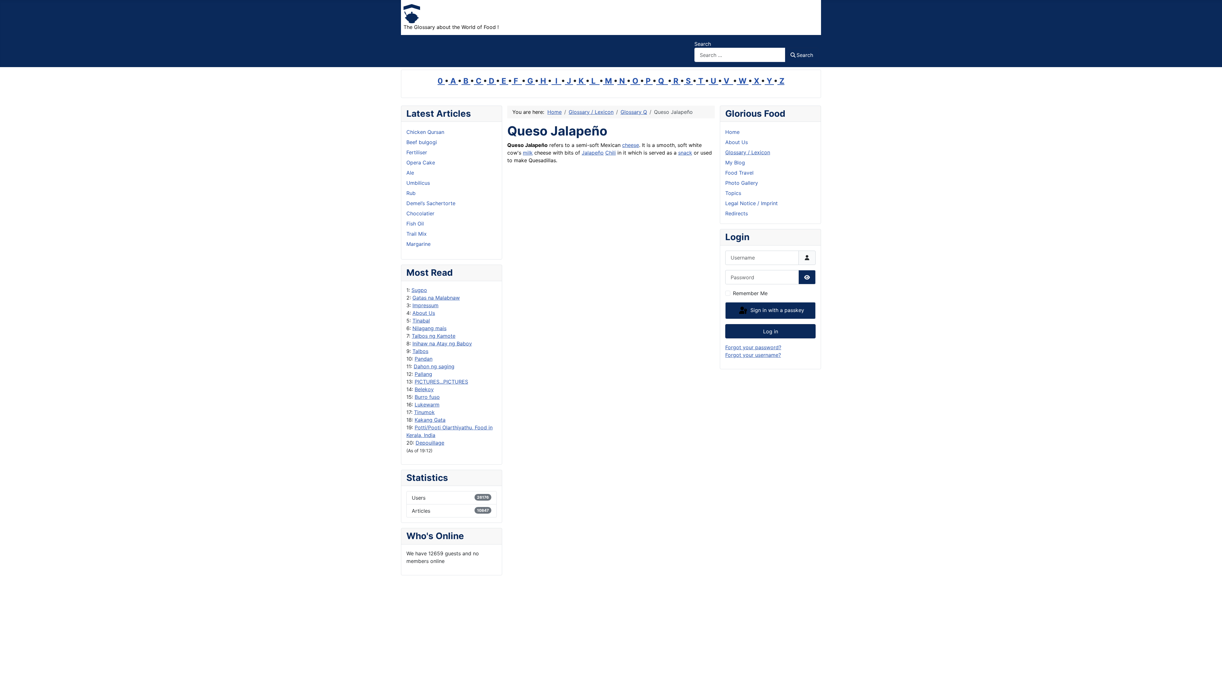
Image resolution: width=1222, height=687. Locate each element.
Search (702, 44)
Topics (733, 193)
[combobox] (739, 55)
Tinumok (424, 412)
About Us (423, 313)
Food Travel (739, 173)
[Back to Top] (1211, 675)
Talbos (420, 351)
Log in (770, 331)
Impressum (425, 305)
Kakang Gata (430, 420)
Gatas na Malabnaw (436, 298)
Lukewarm (427, 404)
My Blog (735, 162)
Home (732, 132)
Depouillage (430, 443)
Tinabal (421, 320)
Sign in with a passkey (776, 310)
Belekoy (424, 389)
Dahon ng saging (434, 366)
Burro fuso (427, 397)
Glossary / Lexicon (747, 152)
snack (685, 152)
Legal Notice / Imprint (751, 203)
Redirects (736, 213)
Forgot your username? (753, 355)
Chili (610, 152)
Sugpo (419, 290)
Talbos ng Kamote (433, 336)
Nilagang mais (429, 328)
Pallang (423, 374)
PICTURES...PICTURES (441, 381)
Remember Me (750, 293)
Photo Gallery (741, 183)
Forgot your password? (753, 347)
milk (528, 152)
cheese (630, 145)
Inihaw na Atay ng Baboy (442, 343)
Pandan (423, 359)
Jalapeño (593, 152)
